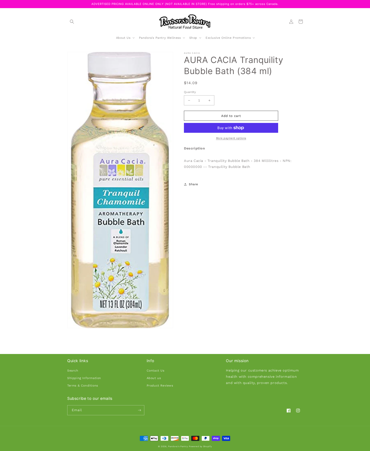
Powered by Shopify (200, 446)
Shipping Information (84, 378)
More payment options (231, 138)
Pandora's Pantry (178, 446)
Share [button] (193, 184)
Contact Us (155, 370)
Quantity (190, 92)
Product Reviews (160, 385)
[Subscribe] (139, 410)
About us (154, 378)
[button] (72, 21)
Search (72, 370)
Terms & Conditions (82, 385)
